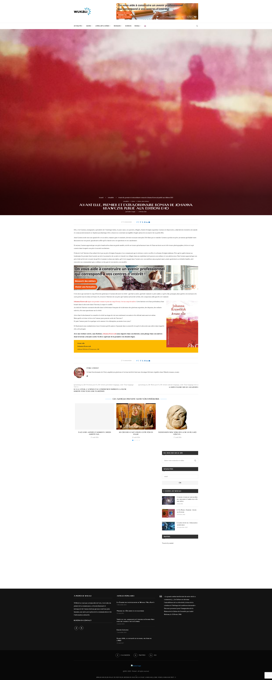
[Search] (197, 26)
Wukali (137, 26)
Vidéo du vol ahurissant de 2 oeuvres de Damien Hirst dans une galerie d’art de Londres (135, 620)
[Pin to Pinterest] (144, 222)
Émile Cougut (131, 211)
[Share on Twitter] (142, 222)
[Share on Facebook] (140, 222)
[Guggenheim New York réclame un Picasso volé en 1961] (177, 416)
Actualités (78, 26)
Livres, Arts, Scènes (102, 26)
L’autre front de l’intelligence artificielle (187, 524)
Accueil (101, 197)
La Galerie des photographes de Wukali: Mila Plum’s (135, 602)
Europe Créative (122, 630)
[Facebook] (76, 628)
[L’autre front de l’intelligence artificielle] (168, 526)
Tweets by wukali (167, 543)
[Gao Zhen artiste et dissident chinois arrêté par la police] (94, 416)
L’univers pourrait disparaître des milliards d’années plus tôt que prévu (187, 499)
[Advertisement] (180, 565)
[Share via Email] (149, 222)
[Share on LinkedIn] (147, 222)
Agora (88, 26)
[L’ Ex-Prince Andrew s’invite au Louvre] (168, 513)
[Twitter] (81, 628)
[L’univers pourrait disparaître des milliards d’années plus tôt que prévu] (168, 500)
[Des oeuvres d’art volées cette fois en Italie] (136, 416)
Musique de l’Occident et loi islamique (130, 611)
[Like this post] (138, 222)
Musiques (117, 26)
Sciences (128, 26)
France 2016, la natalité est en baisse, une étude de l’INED (134, 639)
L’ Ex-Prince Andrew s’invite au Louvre (186, 511)
